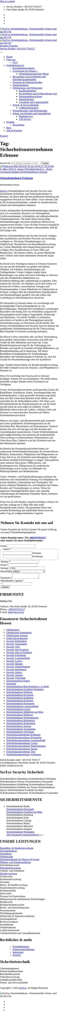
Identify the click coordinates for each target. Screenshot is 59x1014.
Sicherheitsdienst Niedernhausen (22, 717)
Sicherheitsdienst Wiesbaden (20, 832)
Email (4, 565)
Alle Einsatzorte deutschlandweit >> (24, 834)
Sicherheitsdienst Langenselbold (22, 706)
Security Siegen (14, 672)
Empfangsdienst (20, 85)
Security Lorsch (14, 661)
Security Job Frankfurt (17, 649)
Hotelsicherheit (26, 99)
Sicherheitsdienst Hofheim (19, 692)
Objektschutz (12, 629)
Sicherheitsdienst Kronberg (19, 700)
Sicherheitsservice (15, 65)
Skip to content (7, 1)
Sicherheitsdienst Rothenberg (20, 723)
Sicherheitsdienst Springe (18, 726)
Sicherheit (11, 683)
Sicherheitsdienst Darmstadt (20, 809)
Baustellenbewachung (23, 68)
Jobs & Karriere (14, 130)
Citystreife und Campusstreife (33, 102)
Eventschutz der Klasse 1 (25, 71)
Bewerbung (18, 124)
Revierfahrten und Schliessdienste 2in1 (38, 93)
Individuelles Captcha (12, 580)
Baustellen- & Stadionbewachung (16, 848)
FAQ (15, 62)
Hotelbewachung (8, 873)
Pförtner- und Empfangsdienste (15, 862)
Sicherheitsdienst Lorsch (18, 709)
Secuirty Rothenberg (16, 641)
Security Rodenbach (16, 669)
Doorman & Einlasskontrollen (27, 82)
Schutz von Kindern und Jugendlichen (32, 113)
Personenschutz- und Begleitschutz (30, 110)
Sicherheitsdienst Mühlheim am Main (24, 712)
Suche (45, 163)
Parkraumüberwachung (30, 96)
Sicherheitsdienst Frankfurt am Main (24, 812)
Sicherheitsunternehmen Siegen (21, 749)
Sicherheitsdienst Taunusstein (20, 729)
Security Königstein (16, 655)
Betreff (3, 571)
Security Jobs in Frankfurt (19, 652)
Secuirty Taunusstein (16, 644)
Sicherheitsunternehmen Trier (20, 751)
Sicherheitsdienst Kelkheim (19, 697)
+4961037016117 (37, 537)
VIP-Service (25, 119)
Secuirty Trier (13, 646)
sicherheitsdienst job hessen (20, 695)
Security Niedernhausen (18, 666)
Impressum (18, 952)
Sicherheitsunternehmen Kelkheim (23, 734)
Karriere (17, 955)
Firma (3, 546)
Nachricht (6, 577)
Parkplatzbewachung (10, 868)
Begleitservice (26, 116)
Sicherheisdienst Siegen (18, 680)
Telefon (5, 561)
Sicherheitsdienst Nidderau (19, 714)
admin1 (33, 169)
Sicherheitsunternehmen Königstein (24, 737)
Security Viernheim (15, 678)
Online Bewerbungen (17, 638)
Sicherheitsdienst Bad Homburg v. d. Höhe (27, 686)
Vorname (36, 553)
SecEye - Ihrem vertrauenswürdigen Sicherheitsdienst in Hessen (26, 170)
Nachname (37, 556)
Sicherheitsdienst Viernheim (20, 731)
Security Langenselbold (18, 658)
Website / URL (7, 568)
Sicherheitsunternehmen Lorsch (22, 743)
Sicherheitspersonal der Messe (34, 73)
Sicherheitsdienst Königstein (20, 703)
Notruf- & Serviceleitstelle (26, 105)
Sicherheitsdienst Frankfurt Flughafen (25, 689)
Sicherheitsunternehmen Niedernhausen (26, 746)
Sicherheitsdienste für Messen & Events (19, 859)
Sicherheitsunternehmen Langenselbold (25, 740)
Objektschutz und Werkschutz (27, 88)
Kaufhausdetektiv (27, 90)
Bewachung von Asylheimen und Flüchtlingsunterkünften (29, 78)
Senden (5, 587)
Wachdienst (5, 853)
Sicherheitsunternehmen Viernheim (23, 754)
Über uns (10, 59)
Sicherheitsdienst (8, 851)
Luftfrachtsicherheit (28, 107)
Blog (8, 127)
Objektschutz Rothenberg (19, 632)
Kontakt (10, 122)
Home (9, 56)
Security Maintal (14, 663)
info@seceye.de (16, 612)
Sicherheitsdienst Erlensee (16, 178)
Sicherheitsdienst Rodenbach (20, 720)
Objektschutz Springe (17, 635)
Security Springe (14, 675)
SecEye (4, 191)
